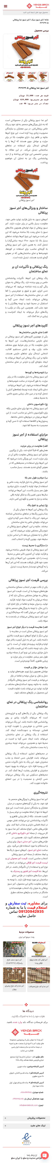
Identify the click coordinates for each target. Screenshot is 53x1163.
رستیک (16, 871)
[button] (5, 6)
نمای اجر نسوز (34, 850)
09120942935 (26, 1092)
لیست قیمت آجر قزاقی (37, 863)
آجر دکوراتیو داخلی (20, 833)
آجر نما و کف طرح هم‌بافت (39, 986)
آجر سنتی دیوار (24, 842)
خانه (47, 20)
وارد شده (17, 1022)
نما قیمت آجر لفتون (31, 871)
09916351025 (18, 1099)
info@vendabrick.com (29, 1105)
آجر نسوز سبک (37, 20)
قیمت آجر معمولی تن (17, 858)
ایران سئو (15, 1158)
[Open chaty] (45, 1155)
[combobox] (26, 12)
